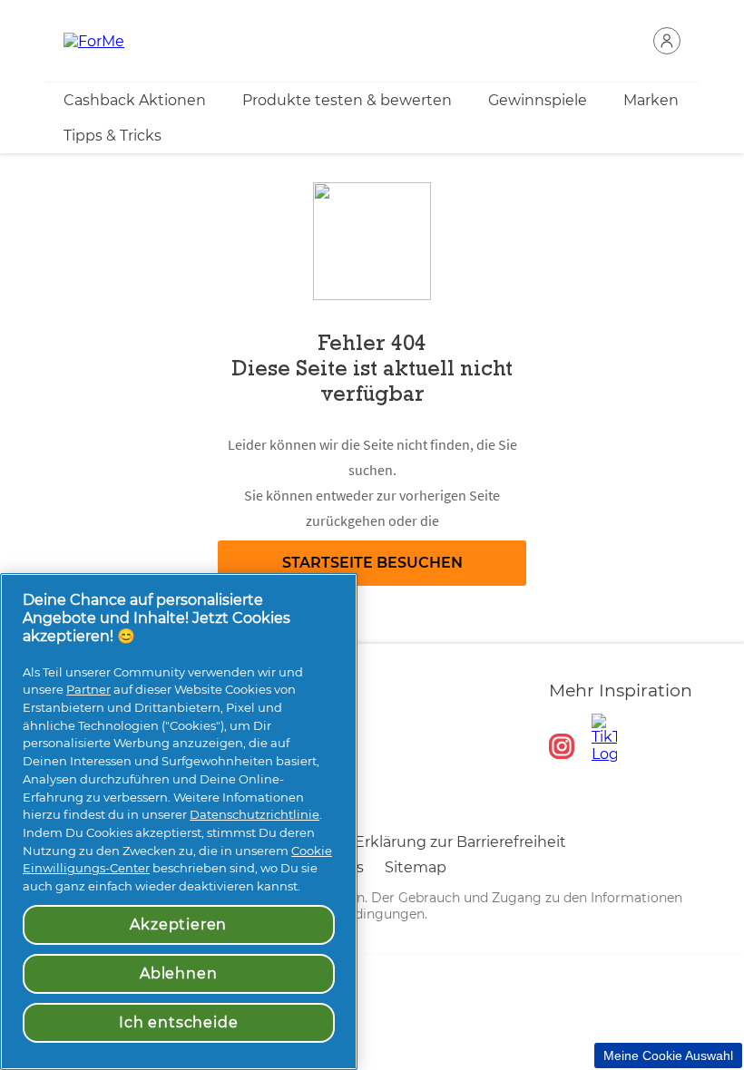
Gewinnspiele (537, 100)
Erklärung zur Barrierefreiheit (460, 842)
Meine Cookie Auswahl (668, 1055)
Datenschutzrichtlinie (254, 814)
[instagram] (561, 746)
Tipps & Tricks (113, 135)
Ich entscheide (178, 1022)
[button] (666, 40)
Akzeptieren (178, 924)
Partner (88, 689)
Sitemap (415, 867)
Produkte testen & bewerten (347, 100)
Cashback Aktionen (135, 100)
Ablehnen (178, 973)
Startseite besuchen (372, 562)
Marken (651, 100)
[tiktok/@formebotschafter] (604, 738)
